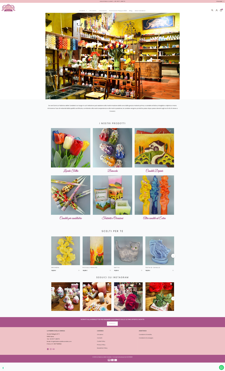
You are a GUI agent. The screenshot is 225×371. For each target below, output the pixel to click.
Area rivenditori (140, 11)
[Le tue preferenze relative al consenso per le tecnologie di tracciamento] (3, 368)
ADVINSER (129, 357)
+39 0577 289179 (54, 339)
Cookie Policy (101, 341)
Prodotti (84, 10)
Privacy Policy (101, 345)
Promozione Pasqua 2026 (118, 11)
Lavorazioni (103, 11)
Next (173, 256)
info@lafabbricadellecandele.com (61, 341)
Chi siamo (92, 11)
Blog (130, 11)
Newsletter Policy (102, 348)
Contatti (99, 338)
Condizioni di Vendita (145, 334)
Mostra (65, 250)
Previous (52, 256)
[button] (110, 97)
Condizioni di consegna (146, 338)
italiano (220, 1)
